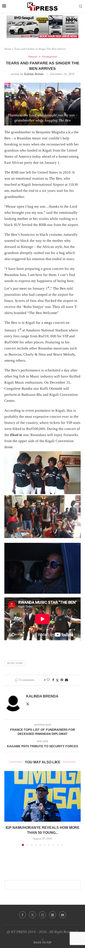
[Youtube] (62, 914)
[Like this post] (48, 680)
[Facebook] (22, 914)
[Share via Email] (66, 680)
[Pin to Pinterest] (62, 680)
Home (7, 48)
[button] (8, 808)
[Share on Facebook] (53, 680)
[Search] (80, 6)
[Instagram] (42, 914)
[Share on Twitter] (57, 680)
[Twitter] (32, 914)
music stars (15, 663)
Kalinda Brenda (33, 74)
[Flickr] (52, 914)
